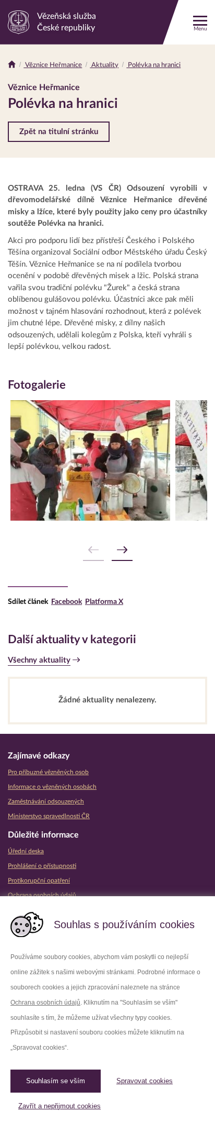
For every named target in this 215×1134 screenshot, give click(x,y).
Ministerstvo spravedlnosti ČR (49, 816)
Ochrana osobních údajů (45, 1002)
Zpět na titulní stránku (58, 132)
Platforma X (104, 601)
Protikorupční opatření (39, 880)
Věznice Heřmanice (52, 65)
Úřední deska (26, 851)
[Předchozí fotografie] (93, 550)
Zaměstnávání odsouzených (46, 801)
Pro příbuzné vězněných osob (48, 772)
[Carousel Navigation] (107, 550)
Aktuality (104, 65)
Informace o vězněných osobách (52, 787)
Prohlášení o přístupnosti (42, 866)
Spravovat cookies (144, 1081)
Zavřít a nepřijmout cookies (59, 1106)
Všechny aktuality (39, 660)
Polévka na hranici (153, 65)
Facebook (66, 601)
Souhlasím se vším (55, 1081)
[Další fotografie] (122, 550)
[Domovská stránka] (12, 65)
